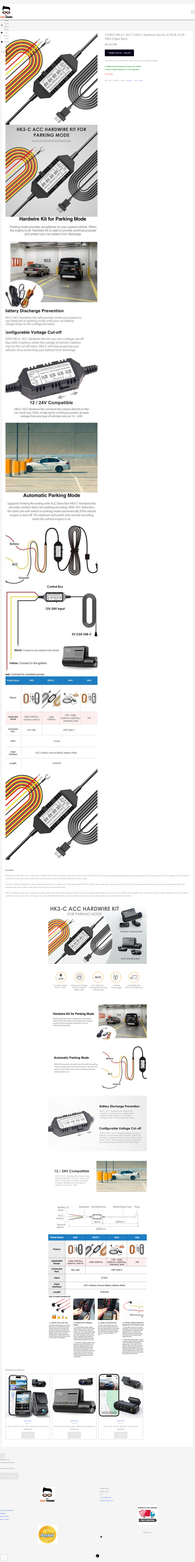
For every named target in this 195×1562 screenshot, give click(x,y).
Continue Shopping (9, 1476)
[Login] (7, 51)
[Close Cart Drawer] (2, 1455)
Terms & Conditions (6, 1510)
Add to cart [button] (27, 1435)
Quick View (28, 1421)
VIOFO (140, 80)
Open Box (129, 80)
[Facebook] (101, 1537)
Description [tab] (9, 870)
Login (3, 52)
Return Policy (4, 1516)
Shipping (3, 1513)
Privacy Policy (4, 1519)
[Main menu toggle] (193, 12)
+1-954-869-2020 (105, 1497)
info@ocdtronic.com (106, 1500)
